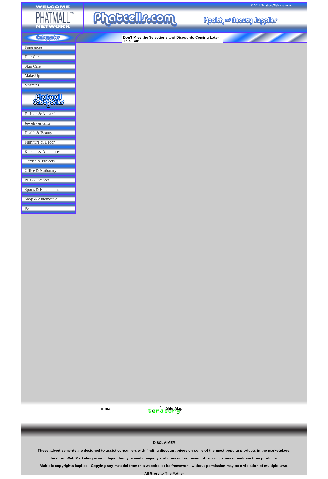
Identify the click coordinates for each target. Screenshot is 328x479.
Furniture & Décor (40, 142)
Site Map (174, 408)
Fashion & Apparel (40, 114)
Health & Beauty (38, 132)
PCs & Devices (37, 180)
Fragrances (33, 47)
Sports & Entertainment (44, 189)
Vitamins (32, 85)
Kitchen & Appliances (42, 151)
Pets (28, 208)
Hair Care (32, 57)
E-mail (106, 408)
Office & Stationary (40, 170)
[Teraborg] (146, 406)
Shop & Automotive (41, 199)
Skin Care (33, 66)
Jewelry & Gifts (37, 123)
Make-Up (32, 75)
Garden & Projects (40, 161)
